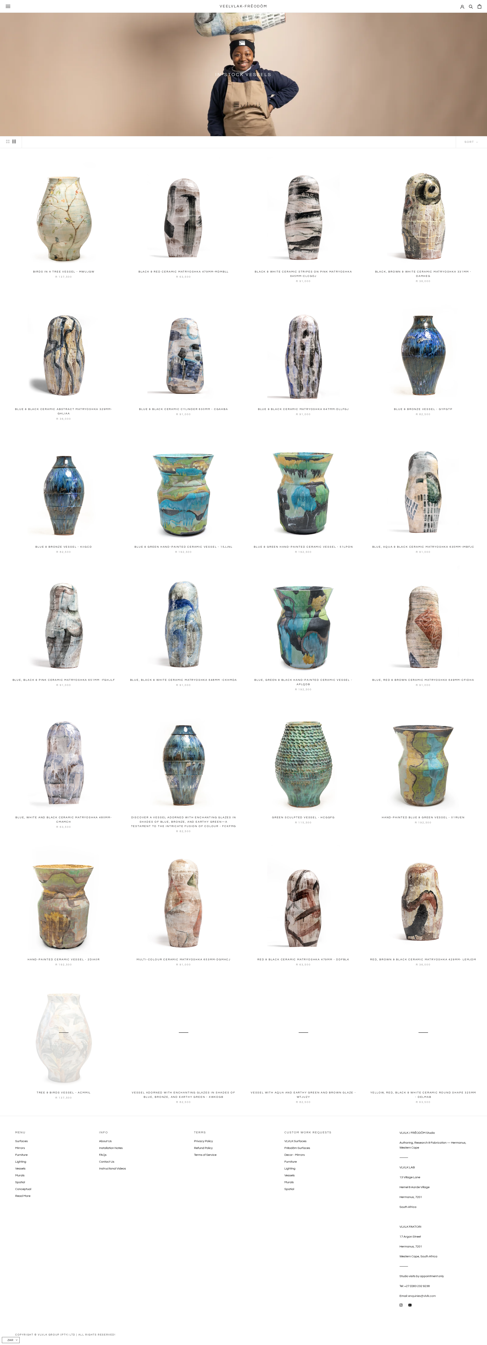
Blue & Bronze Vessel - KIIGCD (63, 547)
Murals (20, 1175)
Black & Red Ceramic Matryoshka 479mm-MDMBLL (183, 271)
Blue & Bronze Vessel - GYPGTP (423, 409)
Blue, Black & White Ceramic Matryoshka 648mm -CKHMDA (183, 680)
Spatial (20, 1182)
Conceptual (23, 1189)
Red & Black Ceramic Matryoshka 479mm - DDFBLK (303, 959)
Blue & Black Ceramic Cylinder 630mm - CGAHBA (183, 409)
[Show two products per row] (8, 141)
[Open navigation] (8, 6)
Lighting (20, 1161)
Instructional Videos (112, 1168)
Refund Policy (203, 1148)
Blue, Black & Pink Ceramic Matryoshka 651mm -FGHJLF (64, 680)
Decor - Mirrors (294, 1154)
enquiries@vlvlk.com (422, 1295)
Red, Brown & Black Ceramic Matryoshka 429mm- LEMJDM (423, 959)
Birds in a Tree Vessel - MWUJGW (64, 271)
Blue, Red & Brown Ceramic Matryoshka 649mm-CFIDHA (423, 680)
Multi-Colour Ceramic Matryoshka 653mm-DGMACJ (184, 959)
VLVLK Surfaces (295, 1141)
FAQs (103, 1154)
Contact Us (106, 1161)
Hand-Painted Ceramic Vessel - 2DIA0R (64, 959)
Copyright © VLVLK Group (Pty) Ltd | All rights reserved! (65, 1334)
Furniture (21, 1154)
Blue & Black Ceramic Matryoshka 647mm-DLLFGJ (303, 409)
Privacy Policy (203, 1141)
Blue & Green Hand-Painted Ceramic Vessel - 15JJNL (183, 547)
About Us (105, 1141)
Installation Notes (111, 1148)
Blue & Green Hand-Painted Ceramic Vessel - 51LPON (303, 547)
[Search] (471, 6)
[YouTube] (409, 1304)
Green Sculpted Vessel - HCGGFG (303, 817)
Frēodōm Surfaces (297, 1148)
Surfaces (21, 1141)
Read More (22, 1195)
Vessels (20, 1168)
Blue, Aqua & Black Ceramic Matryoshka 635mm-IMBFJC (423, 547)
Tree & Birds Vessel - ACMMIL (64, 1092)
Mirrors (20, 1148)
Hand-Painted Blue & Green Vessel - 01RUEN (423, 817)
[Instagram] (401, 1304)
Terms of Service (205, 1154)
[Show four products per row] (14, 141)
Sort (470, 142)
